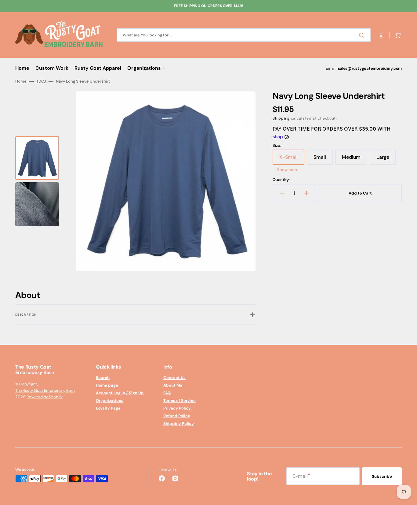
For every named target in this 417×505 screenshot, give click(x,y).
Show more (288, 169)
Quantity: (281, 179)
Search (103, 377)
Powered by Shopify (45, 396)
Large (386, 159)
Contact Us (174, 377)
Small (323, 159)
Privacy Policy (177, 408)
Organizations (109, 400)
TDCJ (41, 81)
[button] (381, 35)
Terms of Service (179, 400)
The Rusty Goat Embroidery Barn (44, 390)
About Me (172, 385)
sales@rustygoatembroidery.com (370, 68)
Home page (107, 385)
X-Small (291, 159)
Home (21, 81)
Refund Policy (176, 415)
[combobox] (244, 35)
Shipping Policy (178, 423)
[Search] (363, 35)
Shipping (281, 118)
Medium (354, 159)
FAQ (167, 392)
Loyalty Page (108, 408)
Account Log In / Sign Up (120, 392)
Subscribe (382, 476)
